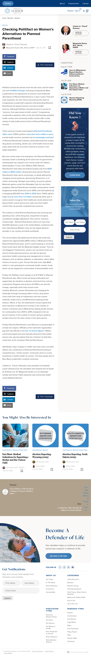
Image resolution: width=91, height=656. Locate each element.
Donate (8, 3)
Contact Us (50, 589)
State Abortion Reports (51, 641)
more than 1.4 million (23, 196)
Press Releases (51, 586)
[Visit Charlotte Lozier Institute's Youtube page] (72, 567)
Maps (69, 625)
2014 (27, 193)
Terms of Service (37, 651)
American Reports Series (51, 616)
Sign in (74, 11)
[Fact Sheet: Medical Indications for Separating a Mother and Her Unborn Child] (15, 435)
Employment (73, 3)
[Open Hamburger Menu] (87, 10)
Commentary (72, 616)
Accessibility (50, 592)
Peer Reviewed (72, 628)
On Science (50, 623)
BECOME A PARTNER (58, 556)
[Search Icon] (84, 10)
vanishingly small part (44, 137)
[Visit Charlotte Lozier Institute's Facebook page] (64, 567)
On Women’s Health (50, 627)
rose (9, 196)
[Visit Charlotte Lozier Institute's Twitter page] (59, 567)
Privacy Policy (49, 651)
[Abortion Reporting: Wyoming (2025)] (45, 435)
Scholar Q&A (72, 638)
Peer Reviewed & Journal (51, 632)
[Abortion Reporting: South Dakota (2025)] (75, 435)
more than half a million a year (39, 134)
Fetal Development (74, 589)
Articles (70, 612)
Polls (69, 635)
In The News (50, 582)
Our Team (49, 579)
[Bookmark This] (49, 47)
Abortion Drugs (73, 586)
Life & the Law (72, 603)
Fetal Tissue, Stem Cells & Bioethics (76, 593)
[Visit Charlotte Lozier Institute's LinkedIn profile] (68, 567)
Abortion (17, 18)
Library (86, 3)
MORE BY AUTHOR (78, 33)
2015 (34, 193)
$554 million (16, 172)
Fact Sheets (71, 619)
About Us (51, 575)
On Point (49, 620)
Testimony (71, 641)
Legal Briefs (71, 622)
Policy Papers (72, 632)
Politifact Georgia (17, 90)
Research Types (75, 608)
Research (10, 18)
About (62, 3)
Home (4, 18)
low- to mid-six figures (34, 330)
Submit (69, 237)
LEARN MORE (75, 175)
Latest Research (73, 579)
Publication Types (52, 609)
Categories (73, 575)
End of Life (71, 600)
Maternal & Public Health (20, 450)
